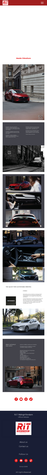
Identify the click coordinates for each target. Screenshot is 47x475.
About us (23, 442)
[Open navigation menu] (42, 3)
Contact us (23, 446)
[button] (16, 399)
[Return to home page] (5, 3)
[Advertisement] (23, 32)
